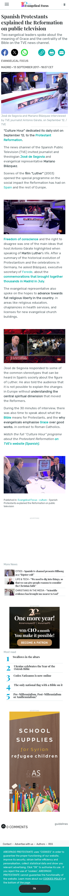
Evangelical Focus (14, 60)
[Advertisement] (34, 540)
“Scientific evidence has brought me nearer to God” (37, 592)
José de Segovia (32, 157)
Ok (34, 888)
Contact (7, 844)
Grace (44, 422)
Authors (41, 844)
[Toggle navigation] (8, 4)
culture (43, 500)
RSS (50, 844)
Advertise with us (24, 844)
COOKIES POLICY (52, 878)
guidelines (61, 824)
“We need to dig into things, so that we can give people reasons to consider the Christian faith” (39, 582)
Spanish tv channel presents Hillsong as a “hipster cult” (39, 573)
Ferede (27, 272)
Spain (8, 187)
